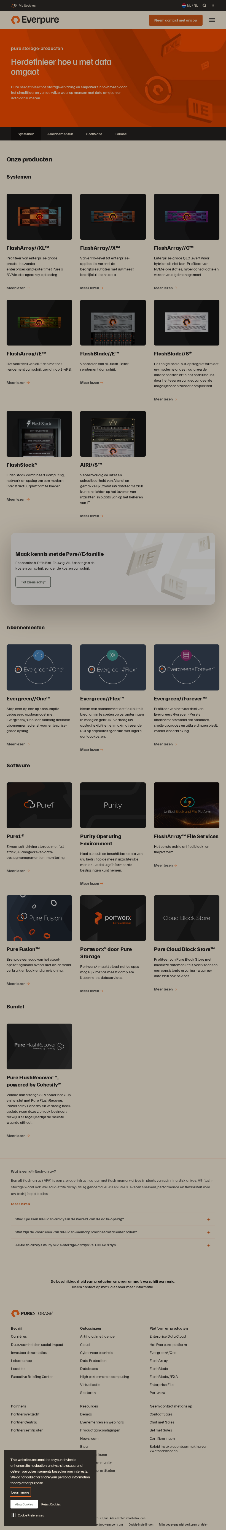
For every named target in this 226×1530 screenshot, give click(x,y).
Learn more (20, 1492)
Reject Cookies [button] (51, 1504)
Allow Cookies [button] (24, 1504)
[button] (27, 1515)
